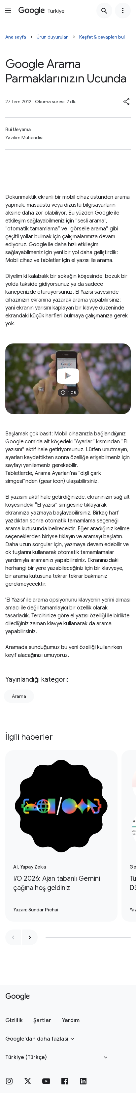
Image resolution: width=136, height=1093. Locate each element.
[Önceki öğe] (13, 937)
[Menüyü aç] (8, 10)
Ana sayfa (15, 37)
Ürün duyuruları (53, 37)
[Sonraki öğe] (30, 937)
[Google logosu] (17, 997)
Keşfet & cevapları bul (102, 37)
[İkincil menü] (123, 10)
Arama (19, 696)
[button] (127, 101)
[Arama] (104, 10)
